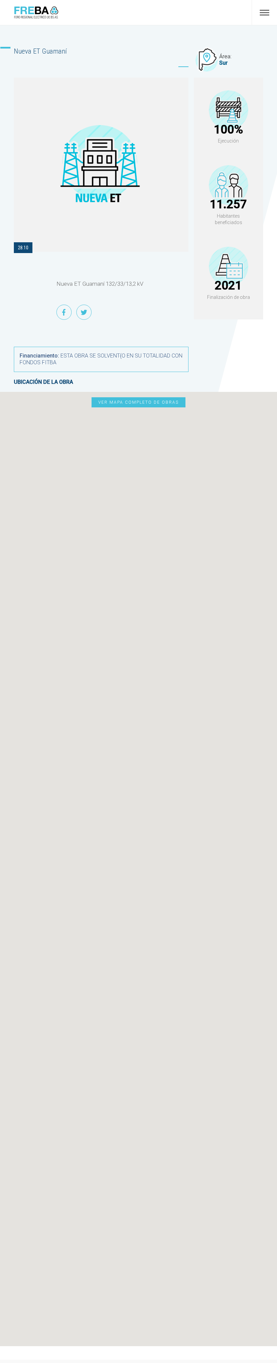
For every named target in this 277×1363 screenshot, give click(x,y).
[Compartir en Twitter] (84, 312)
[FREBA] (36, 17)
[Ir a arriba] (263, 1327)
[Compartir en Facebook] (64, 312)
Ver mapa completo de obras (138, 402)
